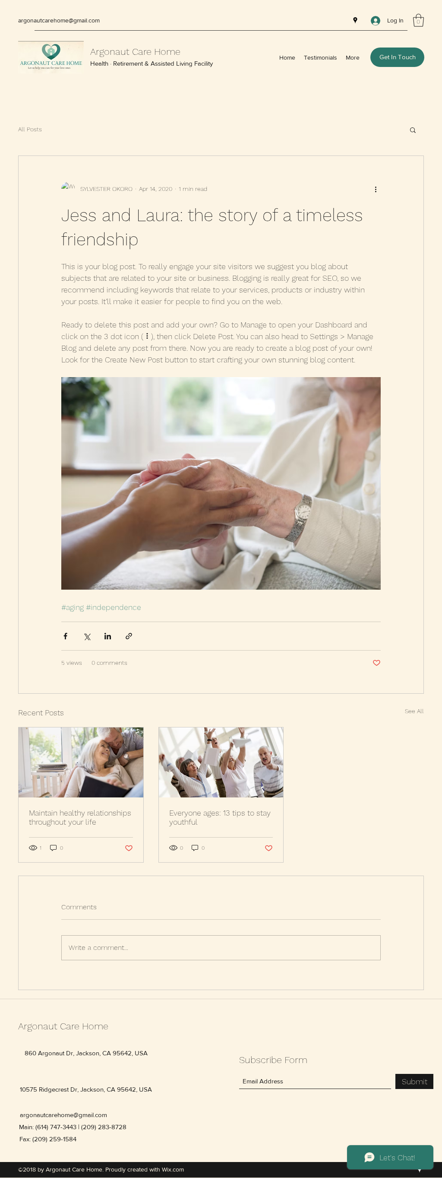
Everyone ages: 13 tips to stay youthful (220, 817)
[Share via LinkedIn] (108, 636)
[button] (418, 20)
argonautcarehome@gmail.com (59, 20)
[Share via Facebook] (65, 636)
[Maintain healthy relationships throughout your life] (81, 762)
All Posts (30, 129)
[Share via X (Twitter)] (86, 636)
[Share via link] (129, 636)
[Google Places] (355, 20)
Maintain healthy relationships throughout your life (80, 817)
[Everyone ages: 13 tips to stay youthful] (221, 762)
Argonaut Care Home (135, 51)
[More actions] (375, 189)
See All (414, 711)
